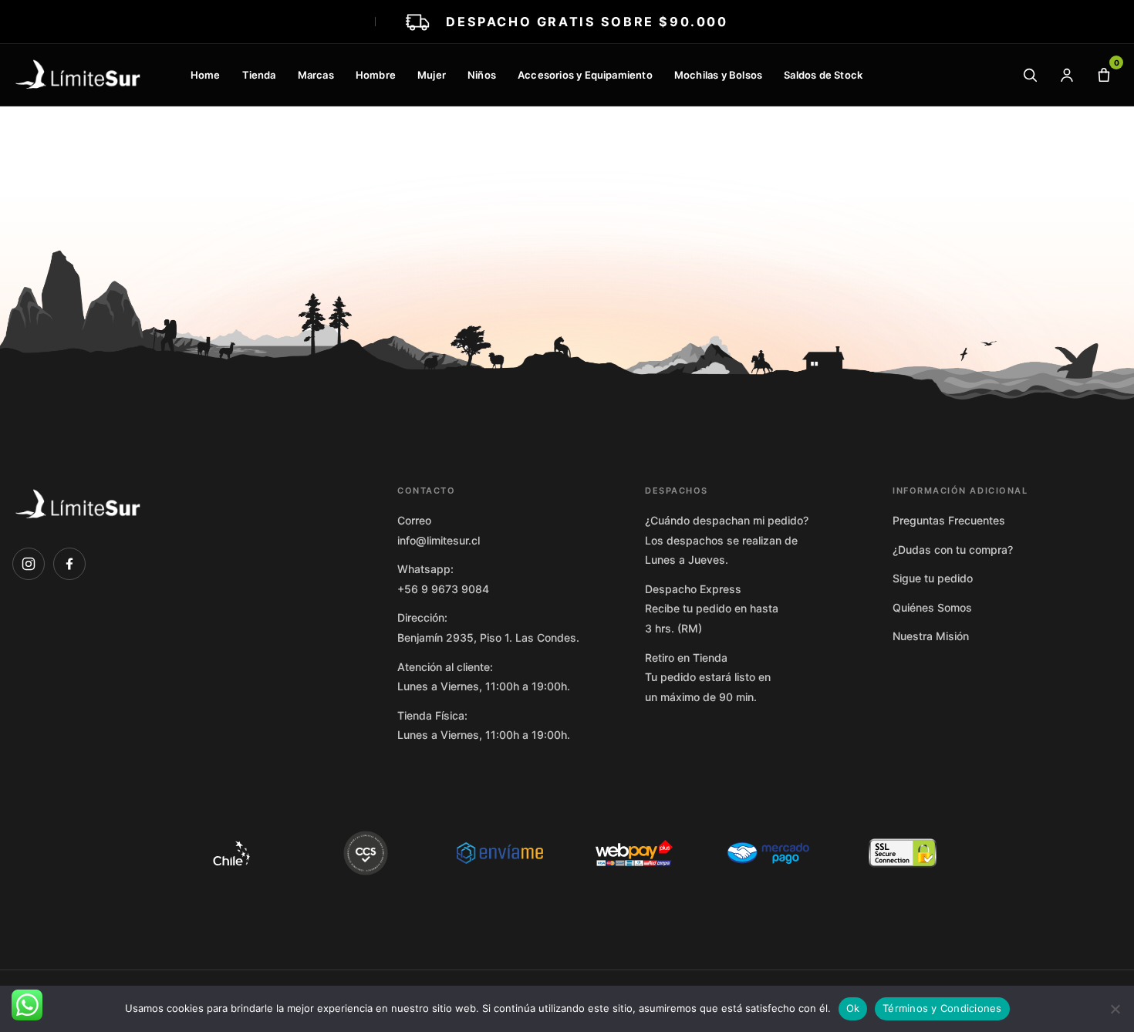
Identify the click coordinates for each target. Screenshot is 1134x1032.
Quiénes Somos (932, 607)
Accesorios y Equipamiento (585, 75)
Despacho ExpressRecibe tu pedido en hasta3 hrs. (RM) (711, 608)
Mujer (431, 75)
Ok (853, 1008)
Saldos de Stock (823, 75)
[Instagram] (28, 564)
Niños (481, 75)
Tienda (259, 75)
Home (206, 75)
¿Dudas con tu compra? (953, 549)
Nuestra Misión (931, 635)
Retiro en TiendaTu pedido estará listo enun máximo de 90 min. (708, 677)
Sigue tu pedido (933, 578)
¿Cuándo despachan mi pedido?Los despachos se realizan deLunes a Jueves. (726, 540)
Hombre (376, 75)
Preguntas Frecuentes (949, 520)
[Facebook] (69, 564)
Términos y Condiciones (942, 1008)
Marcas (316, 75)
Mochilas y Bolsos (718, 75)
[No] (1114, 1009)
